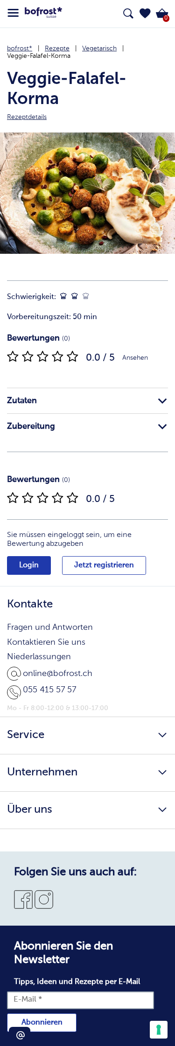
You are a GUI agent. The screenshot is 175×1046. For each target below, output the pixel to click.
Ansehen (135, 358)
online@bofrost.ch (57, 673)
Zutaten (22, 401)
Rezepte (57, 48)
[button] (145, 13)
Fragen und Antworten (50, 627)
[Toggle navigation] (13, 13)
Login (29, 565)
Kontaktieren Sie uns (46, 642)
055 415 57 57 (49, 690)
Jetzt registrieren (104, 565)
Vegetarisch (99, 48)
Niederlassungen (39, 657)
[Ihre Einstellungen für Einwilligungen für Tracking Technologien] (159, 1030)
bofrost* (19, 48)
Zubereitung (31, 426)
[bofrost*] (43, 14)
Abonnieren (42, 1022)
